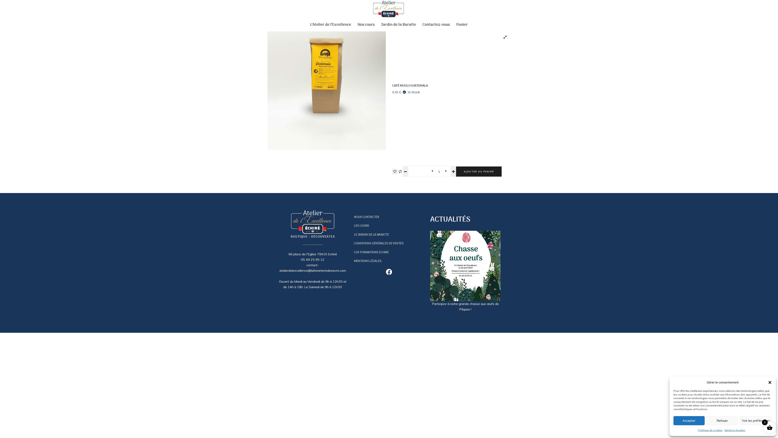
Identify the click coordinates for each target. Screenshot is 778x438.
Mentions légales (368, 261)
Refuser (722, 421)
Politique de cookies (710, 430)
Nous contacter (366, 217)
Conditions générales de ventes (379, 243)
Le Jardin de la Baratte (371, 234)
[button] (770, 382)
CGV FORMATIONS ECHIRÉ (371, 252)
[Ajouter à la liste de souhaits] (395, 171)
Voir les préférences (756, 421)
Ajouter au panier (479, 171)
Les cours (361, 225)
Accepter (689, 421)
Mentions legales (735, 430)
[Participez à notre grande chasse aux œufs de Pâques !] (465, 266)
